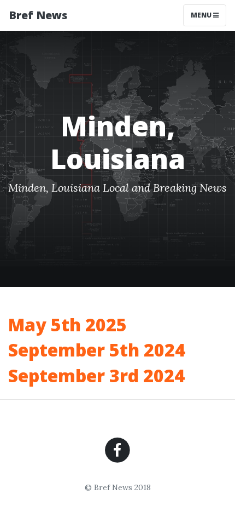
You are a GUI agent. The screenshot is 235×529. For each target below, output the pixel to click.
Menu (202, 15)
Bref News (38, 15)
